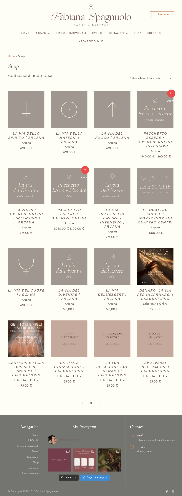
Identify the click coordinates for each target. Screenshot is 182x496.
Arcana (26, 143)
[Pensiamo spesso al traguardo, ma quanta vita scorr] (59, 460)
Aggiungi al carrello (26, 120)
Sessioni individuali (71, 33)
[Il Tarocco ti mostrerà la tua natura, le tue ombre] (109, 460)
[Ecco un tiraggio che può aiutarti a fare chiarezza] (84, 460)
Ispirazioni (116, 33)
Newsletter (163, 14)
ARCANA (41, 33)
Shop (137, 33)
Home (25, 33)
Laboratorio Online (155, 304)
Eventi (97, 33)
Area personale (91, 41)
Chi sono (154, 33)
